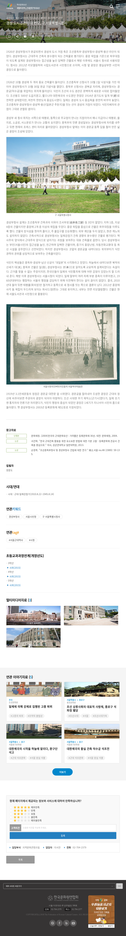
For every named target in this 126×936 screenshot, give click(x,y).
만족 (33, 810)
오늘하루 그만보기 (97, 926)
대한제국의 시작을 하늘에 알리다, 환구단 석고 (33, 750)
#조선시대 (73, 715)
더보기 (62, 772)
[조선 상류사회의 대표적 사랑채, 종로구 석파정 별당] (91, 689)
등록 (63, 835)
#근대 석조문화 (18, 757)
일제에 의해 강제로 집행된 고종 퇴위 (30, 707)
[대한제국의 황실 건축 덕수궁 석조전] (91, 731)
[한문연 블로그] (66, 925)
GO (119, 886)
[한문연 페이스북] (59, 925)
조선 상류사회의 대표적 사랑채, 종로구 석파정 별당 (91, 708)
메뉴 (118, 6)
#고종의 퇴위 (17, 715)
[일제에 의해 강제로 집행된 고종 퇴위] (34, 689)
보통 (33, 813)
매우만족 (35, 807)
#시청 (32, 540)
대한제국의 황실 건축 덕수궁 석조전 (88, 749)
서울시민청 (31, 516)
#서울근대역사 (16, 540)
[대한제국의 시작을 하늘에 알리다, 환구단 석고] (34, 731)
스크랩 (9, 36)
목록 (20, 859)
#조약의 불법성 (35, 715)
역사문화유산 (28, 6)
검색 (111, 6)
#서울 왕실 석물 (37, 757)
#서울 (85, 715)
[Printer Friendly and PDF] (25, 38)
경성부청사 (14, 516)
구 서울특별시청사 (51, 516)
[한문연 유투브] (73, 925)
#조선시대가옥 (100, 715)
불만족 (34, 817)
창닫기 (110, 926)
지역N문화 (11, 6)
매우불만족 (36, 820)
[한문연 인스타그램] (52, 925)
